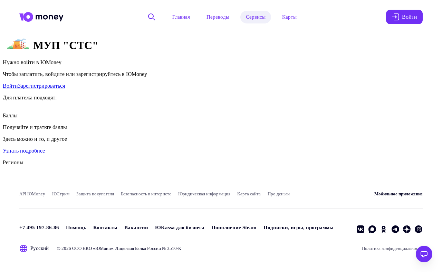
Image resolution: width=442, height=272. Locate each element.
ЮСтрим (60, 193)
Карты (289, 17)
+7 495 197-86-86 (39, 227)
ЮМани (103, 248)
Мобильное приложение (398, 193)
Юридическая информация (204, 193)
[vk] (360, 229)
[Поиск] (151, 17)
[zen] (407, 229)
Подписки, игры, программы (298, 227)
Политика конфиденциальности (392, 248)
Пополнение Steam (234, 227)
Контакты (105, 227)
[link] (10, 86)
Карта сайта (249, 193)
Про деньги (279, 193)
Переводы (217, 17)
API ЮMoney (32, 193)
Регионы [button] (13, 162)
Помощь (76, 227)
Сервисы (256, 17)
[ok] (383, 229)
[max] (372, 229)
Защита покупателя (95, 193)
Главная (181, 17)
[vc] (418, 229)
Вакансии (136, 227)
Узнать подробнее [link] (24, 151)
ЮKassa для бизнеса (179, 227)
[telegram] (395, 229)
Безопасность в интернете (146, 193)
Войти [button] (409, 17)
